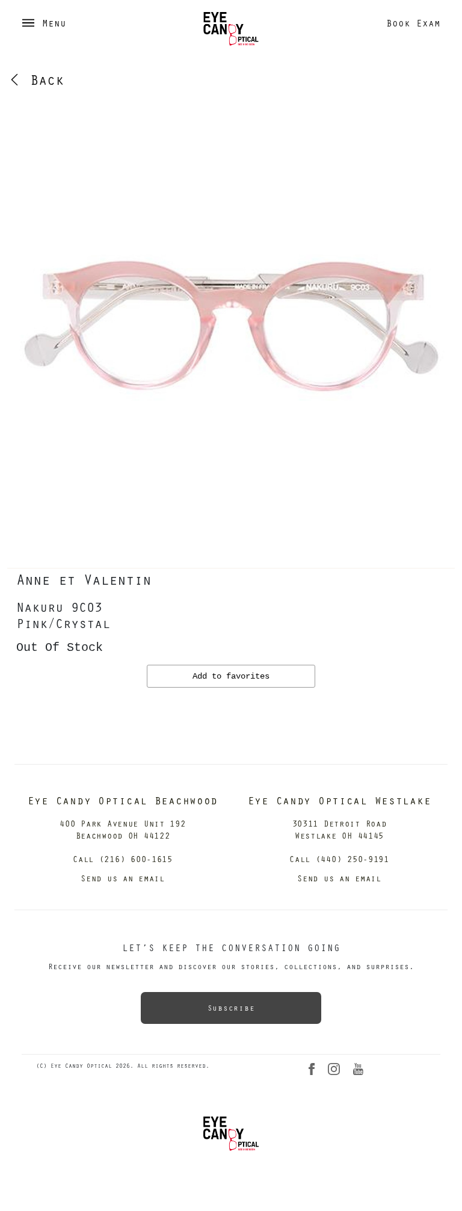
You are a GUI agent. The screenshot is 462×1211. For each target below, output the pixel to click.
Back (43, 79)
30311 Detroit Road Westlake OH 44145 (339, 829)
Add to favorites (231, 676)
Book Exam (413, 22)
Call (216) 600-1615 (123, 858)
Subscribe (231, 1007)
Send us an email (123, 878)
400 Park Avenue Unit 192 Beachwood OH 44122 (122, 829)
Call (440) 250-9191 (339, 858)
